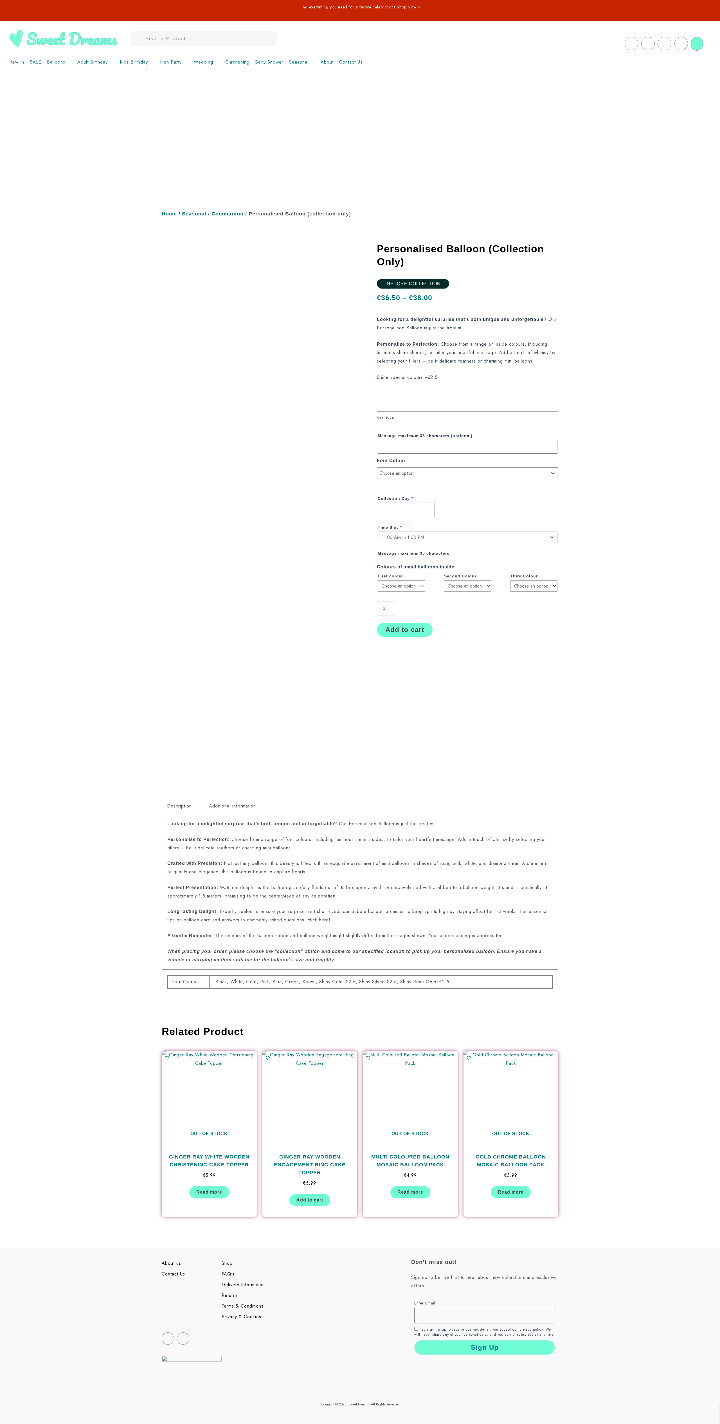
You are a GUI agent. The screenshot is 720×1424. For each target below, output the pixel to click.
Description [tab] (179, 806)
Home (169, 214)
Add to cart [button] (309, 1200)
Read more (209, 1192)
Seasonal (194, 214)
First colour (391, 576)
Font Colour (391, 460)
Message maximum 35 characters (425, 435)
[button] (59, 62)
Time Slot (389, 527)
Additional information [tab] (232, 806)
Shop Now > (409, 7)
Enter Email (424, 1303)
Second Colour (461, 576)
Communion (228, 214)
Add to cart (404, 629)
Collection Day (395, 498)
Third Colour (524, 576)
